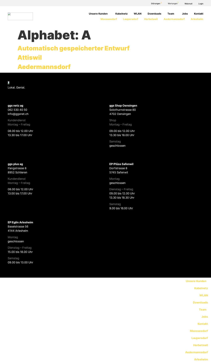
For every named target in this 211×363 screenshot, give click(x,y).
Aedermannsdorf (174, 19)
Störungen (156, 3)
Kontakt (198, 13)
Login (200, 3)
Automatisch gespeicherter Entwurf (73, 48)
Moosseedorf (109, 19)
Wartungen (173, 3)
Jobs (185, 13)
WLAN (137, 13)
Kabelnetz (121, 13)
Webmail (188, 3)
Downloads (154, 13)
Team (170, 13)
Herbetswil (151, 19)
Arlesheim (197, 19)
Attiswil (29, 57)
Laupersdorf (130, 19)
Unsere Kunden (98, 13)
